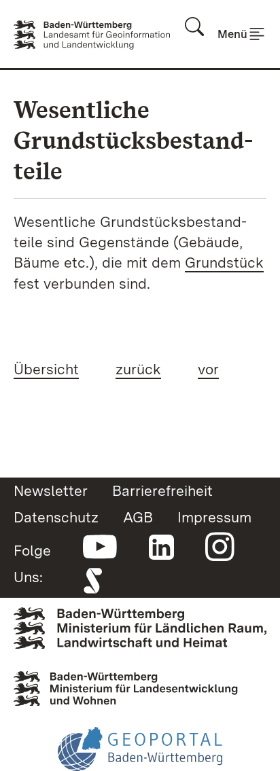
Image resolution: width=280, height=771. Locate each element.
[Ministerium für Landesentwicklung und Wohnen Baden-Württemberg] (140, 684)
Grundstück (224, 262)
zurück (138, 369)
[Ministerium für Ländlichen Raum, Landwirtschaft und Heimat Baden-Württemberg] (140, 626)
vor (208, 369)
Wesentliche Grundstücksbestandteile (133, 140)
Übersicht (46, 369)
